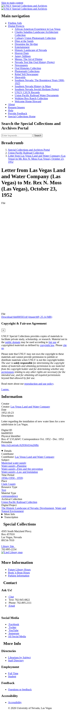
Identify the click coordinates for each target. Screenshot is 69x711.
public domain (12, 342)
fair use (52, 342)
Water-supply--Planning (13, 466)
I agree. (5, 389)
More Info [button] (9, 514)
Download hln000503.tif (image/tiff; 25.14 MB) (26, 316)
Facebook (14, 624)
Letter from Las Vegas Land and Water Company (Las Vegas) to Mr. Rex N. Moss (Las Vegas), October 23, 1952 (36, 158)
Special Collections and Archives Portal (29, 149)
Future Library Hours (19, 569)
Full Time (13, 673)
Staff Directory (16, 660)
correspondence (9, 496)
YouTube (13, 630)
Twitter (12, 627)
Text (3, 490)
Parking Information (18, 575)
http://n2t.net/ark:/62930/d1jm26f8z (20, 445)
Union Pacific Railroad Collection (26, 152)
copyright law (47, 345)
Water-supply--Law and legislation (19, 472)
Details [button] (8, 450)
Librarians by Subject (19, 657)
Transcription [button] (11, 517)
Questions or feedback (20, 689)
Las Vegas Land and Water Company (30, 406)
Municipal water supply (13, 462)
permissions (7, 372)
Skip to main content (12, 2)
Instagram (14, 633)
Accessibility (15, 702)
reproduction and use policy (38, 383)
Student (12, 676)
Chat (11, 596)
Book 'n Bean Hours (19, 572)
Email (12, 605)
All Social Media (17, 636)
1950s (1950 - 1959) (12, 478)
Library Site (8, 546)
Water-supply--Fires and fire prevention (22, 469)
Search (37, 135)
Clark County (8, 484)
